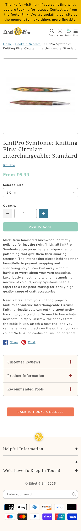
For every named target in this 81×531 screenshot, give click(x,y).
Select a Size (13, 185)
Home (7, 44)
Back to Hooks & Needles (40, 412)
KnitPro (9, 165)
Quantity (9, 206)
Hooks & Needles (28, 44)
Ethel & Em (38, 483)
